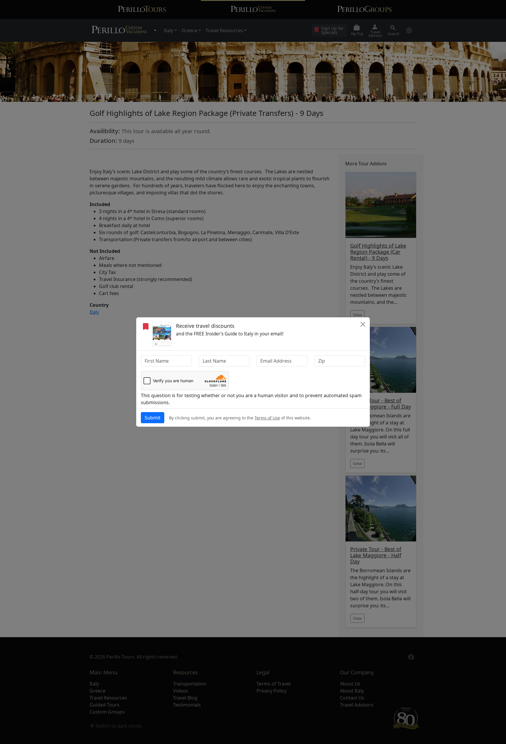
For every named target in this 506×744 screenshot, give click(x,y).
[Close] (362, 324)
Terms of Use (267, 418)
